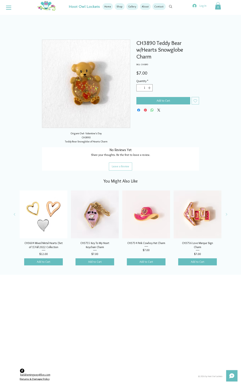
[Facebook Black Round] (22, 348)
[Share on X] (159, 111)
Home (45, 27)
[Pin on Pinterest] (145, 111)
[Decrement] (139, 88)
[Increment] (149, 88)
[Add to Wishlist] (195, 101)
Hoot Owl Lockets (84, 6)
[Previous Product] (14, 191)
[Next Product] (226, 191)
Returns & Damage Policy (35, 356)
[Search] (170, 6)
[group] (120, 208)
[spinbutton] (144, 88)
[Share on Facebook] (139, 111)
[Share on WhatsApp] (152, 111)
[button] (120, 6)
